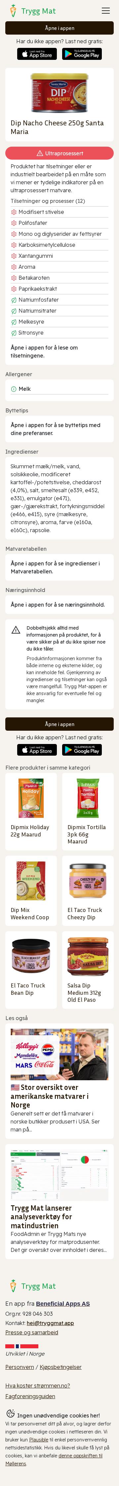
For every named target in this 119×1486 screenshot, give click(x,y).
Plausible (38, 1440)
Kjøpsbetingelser (61, 1367)
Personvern (19, 1367)
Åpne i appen (59, 28)
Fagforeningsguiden (30, 1396)
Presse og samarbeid (31, 1332)
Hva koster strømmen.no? (37, 1385)
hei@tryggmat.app (50, 1323)
